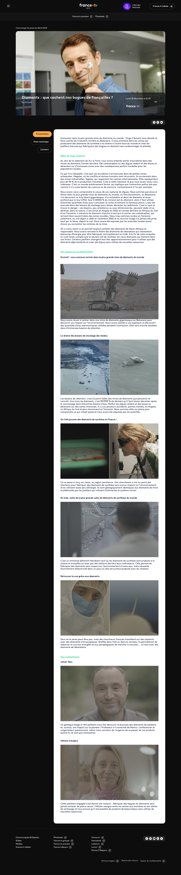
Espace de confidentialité (150, 861)
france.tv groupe (61, 841)
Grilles (18, 841)
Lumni (94, 847)
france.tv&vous (61, 847)
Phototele (99, 17)
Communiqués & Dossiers (27, 838)
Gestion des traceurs (130, 861)
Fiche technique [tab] (41, 142)
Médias (19, 844)
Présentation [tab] (42, 134)
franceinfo (96, 841)
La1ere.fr (95, 844)
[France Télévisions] (88, 6)
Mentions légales (108, 861)
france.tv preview (80, 17)
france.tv (95, 838)
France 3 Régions (99, 850)
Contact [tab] (44, 150)
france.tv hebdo (160, 6)
